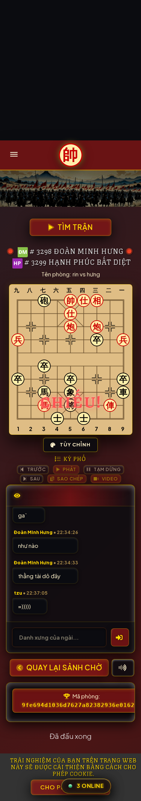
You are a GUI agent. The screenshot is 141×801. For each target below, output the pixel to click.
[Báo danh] (120, 637)
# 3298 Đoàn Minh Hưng (77, 250)
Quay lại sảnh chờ (63, 667)
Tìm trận (74, 227)
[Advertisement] (70, 70)
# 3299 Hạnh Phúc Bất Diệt (77, 261)
